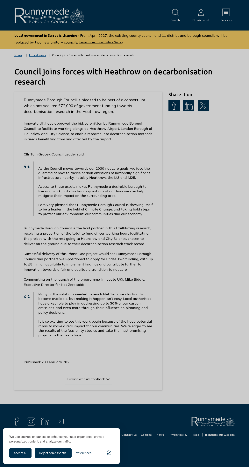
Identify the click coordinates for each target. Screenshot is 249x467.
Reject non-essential (53, 453)
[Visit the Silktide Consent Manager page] (109, 453)
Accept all (20, 453)
